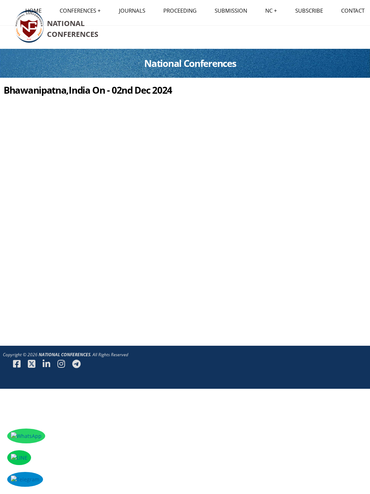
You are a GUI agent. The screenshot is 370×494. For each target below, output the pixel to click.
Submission (231, 10)
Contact (353, 10)
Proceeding (180, 10)
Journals (132, 10)
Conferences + (80, 10)
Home (33, 10)
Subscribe (309, 10)
